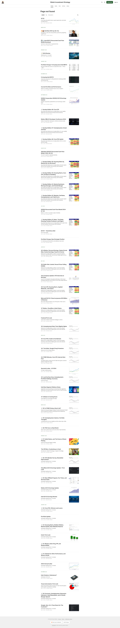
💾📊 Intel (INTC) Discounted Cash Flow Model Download (52, 41)
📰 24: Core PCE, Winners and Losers (52, 508)
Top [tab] (46, 15)
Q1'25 (42, 18)
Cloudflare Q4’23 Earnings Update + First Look (53, 468)
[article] (60, 21)
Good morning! (44, 380)
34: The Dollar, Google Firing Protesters (52, 348)
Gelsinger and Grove (45, 577)
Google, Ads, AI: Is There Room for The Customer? (52, 606)
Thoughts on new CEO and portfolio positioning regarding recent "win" (53, 33)
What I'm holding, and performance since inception (52, 88)
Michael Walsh (49, 22)
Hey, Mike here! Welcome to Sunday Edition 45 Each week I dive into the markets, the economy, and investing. (53, 165)
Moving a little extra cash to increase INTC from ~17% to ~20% (53, 67)
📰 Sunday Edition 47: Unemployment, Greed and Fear (54, 128)
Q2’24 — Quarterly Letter (48, 231)
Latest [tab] (43, 15)
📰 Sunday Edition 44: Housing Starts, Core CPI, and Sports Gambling (53, 173)
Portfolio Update (45, 516)
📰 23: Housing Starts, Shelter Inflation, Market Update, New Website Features (52, 525)
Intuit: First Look (45, 535)
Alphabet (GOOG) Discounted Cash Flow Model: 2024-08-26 (52, 152)
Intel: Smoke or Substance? (49, 575)
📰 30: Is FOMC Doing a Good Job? (51, 408)
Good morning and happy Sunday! (48, 442)
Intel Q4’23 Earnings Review (49, 496)
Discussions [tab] (50, 15)
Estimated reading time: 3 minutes (48, 481)
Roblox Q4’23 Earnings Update (50, 488)
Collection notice (68, 619)
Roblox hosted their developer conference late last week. (53, 121)
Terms (63, 619)
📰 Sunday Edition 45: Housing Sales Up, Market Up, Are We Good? (52, 162)
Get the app (66, 622)
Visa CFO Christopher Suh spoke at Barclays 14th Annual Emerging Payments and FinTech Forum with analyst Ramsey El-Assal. (54, 279)
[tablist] (47, 15)
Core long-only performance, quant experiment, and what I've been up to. (53, 21)
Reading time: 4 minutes (46, 55)
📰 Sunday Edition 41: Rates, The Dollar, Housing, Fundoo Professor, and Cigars (52, 220)
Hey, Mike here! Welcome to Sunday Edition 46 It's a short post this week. (53, 141)
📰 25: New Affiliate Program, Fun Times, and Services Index (54, 478)
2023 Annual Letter (46, 563)
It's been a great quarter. (46, 370)
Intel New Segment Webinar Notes (50, 387)
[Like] (42, 47)
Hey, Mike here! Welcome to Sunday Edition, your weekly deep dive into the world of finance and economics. (53, 112)
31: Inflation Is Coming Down (49, 397)
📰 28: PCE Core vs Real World (49, 428)
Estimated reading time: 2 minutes (48, 518)
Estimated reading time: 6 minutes (48, 536)
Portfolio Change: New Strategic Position (52, 239)
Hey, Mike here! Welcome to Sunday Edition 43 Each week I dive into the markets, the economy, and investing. (53, 188)
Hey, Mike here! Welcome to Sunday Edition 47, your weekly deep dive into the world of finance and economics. (54, 132)
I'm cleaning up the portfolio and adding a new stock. (52, 241)
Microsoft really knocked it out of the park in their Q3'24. (53, 301)
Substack (54, 625)
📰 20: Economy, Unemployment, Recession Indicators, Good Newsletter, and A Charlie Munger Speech (53, 595)
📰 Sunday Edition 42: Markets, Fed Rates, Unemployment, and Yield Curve (53, 196)
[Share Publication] (104, 2)
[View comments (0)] (50, 24)
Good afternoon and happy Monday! (49, 398)
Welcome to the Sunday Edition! (48, 350)
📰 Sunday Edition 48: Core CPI (50, 109)
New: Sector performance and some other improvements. (53, 429)
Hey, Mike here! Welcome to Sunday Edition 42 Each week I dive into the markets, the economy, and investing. (53, 199)
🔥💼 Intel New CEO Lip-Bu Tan (50, 31)
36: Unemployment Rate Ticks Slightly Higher (54, 326)
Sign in (116, 2)
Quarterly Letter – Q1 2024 (48, 368)
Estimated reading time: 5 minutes (48, 461)
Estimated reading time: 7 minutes (48, 471)
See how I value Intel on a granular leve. (49, 44)
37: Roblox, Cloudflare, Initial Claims (51, 308)
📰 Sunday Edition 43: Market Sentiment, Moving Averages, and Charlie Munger (52, 185)
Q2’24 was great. (44, 232)
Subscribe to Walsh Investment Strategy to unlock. (52, 319)
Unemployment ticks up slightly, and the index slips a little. (53, 421)
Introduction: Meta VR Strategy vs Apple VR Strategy (52, 450)
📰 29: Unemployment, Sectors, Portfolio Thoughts (52, 418)
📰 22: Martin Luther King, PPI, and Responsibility (51, 544)
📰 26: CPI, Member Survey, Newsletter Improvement (52, 458)
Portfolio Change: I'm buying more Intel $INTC (54, 65)
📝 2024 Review (45, 53)
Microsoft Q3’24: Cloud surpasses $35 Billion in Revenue (54, 299)
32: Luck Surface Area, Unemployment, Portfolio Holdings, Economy (52, 377)
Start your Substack (56, 622)
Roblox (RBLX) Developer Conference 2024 (53, 119)
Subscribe (109, 2)
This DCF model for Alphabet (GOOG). (49, 155)
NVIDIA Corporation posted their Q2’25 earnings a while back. (53, 102)
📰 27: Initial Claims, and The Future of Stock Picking (53, 439)
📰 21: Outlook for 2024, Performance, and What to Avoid (53, 554)
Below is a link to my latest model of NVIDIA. (50, 212)
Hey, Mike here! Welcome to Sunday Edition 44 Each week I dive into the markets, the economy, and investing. (53, 177)
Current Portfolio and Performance (51, 87)
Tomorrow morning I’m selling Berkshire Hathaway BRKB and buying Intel (53, 79)
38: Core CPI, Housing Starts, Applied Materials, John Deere (51, 287)
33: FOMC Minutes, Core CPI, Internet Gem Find (53, 357)
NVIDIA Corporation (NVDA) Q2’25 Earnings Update (53, 99)
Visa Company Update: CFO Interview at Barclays (52, 276)
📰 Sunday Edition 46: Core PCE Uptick (52, 139)
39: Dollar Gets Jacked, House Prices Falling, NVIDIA (54, 265)
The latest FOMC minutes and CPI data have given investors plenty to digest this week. (54, 361)
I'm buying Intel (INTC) (47, 77)
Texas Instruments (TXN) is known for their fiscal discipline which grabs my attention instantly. (53, 586)
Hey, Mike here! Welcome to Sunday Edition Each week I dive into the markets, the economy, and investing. (54, 223)
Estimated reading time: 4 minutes (48, 489)
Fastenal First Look (46, 318)
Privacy (59, 619)
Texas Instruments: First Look (49, 584)
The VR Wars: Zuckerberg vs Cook (51, 449)
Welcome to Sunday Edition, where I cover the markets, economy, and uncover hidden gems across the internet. (53, 268)
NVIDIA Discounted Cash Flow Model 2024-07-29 (53, 210)
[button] (52, 6)
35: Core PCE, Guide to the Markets (51, 338)
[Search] (102, 2)
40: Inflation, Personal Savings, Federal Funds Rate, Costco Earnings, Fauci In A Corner (54, 251)
